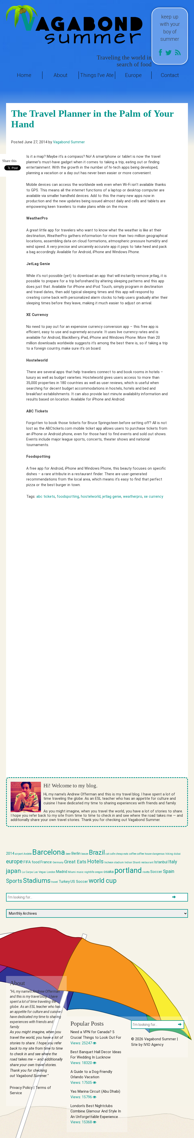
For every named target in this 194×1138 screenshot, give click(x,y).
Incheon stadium (114, 862)
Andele (27, 853)
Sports (14, 881)
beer (68, 853)
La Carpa (27, 872)
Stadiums (37, 880)
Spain (168, 871)
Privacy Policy (21, 1088)
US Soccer (79, 881)
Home (24, 75)
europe (14, 861)
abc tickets (45, 496)
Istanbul (160, 862)
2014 (10, 853)
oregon (99, 872)
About (60, 75)
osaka (109, 871)
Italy (172, 862)
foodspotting (68, 496)
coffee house (144, 853)
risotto (146, 872)
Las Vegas (40, 872)
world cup (103, 880)
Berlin (76, 853)
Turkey (64, 881)
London (51, 872)
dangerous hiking (162, 853)
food (36, 862)
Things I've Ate (97, 75)
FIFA (27, 862)
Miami (72, 872)
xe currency (153, 496)
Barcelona (48, 852)
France (46, 862)
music (80, 872)
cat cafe (110, 853)
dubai (177, 853)
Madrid (61, 871)
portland (128, 870)
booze (84, 853)
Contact (170, 75)
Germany (58, 862)
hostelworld (91, 496)
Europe (133, 75)
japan (13, 870)
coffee (132, 853)
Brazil (97, 852)
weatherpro (132, 496)
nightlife (89, 872)
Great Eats (75, 862)
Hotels (95, 861)
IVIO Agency (153, 1045)
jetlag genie (111, 496)
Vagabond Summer (69, 142)
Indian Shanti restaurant (139, 862)
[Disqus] (97, 576)
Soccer (156, 871)
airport (19, 853)
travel (54, 882)
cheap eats (122, 853)
